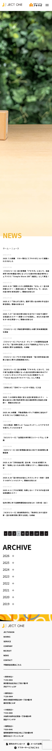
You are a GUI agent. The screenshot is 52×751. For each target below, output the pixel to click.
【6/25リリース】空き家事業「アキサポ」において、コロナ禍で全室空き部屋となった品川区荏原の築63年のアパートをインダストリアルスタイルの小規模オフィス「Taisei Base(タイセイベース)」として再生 (26, 373)
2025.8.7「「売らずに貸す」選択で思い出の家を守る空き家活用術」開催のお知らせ (26, 302)
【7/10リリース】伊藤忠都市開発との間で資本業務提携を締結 (25, 330)
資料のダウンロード (17, 743)
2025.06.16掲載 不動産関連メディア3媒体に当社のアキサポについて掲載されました (25, 413)
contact (7, 660)
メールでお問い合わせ (40, 743)
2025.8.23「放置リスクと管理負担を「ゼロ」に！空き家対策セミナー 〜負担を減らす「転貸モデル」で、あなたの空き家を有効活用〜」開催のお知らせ (26, 289)
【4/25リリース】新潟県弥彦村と (25, 513)
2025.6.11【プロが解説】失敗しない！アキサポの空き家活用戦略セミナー (26, 491)
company (7, 646)
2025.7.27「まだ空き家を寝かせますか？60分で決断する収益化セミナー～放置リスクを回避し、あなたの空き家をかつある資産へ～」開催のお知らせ (26, 317)
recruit (7, 650)
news (6, 655)
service (7, 641)
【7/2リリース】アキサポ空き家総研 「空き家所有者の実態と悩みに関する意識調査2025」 (26, 358)
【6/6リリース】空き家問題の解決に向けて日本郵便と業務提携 (25, 451)
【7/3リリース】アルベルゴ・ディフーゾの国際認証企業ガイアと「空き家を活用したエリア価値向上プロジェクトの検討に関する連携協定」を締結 (26, 344)
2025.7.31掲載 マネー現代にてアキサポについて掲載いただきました (26, 259)
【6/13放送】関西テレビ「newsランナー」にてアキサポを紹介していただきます (26, 426)
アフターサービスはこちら (28, 747)
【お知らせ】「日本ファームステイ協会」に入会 (22, 387)
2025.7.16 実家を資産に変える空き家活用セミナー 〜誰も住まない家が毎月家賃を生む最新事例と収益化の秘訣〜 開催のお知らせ (25, 400)
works (6, 636)
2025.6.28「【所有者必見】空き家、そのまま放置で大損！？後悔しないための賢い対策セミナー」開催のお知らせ (26, 465)
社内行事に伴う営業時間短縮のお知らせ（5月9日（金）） (26, 502)
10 (36, 533)
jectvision (8, 632)
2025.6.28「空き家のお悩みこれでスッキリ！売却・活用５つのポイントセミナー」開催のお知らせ (26, 479)
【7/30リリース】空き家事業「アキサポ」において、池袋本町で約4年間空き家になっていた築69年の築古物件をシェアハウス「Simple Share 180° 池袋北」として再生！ (26, 274)
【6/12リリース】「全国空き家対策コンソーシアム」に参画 (25, 438)
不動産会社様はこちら (12, 664)
